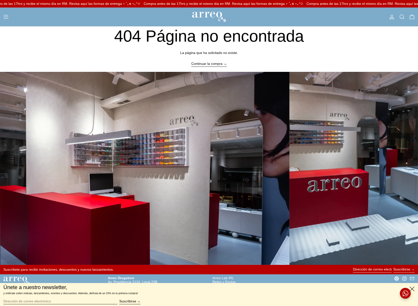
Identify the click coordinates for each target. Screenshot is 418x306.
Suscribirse (401, 269)
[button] (401, 17)
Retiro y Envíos (224, 282)
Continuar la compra (207, 64)
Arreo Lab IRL (223, 278)
